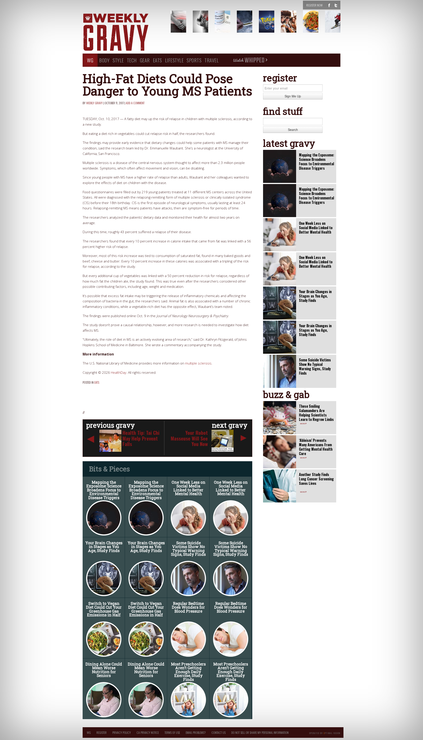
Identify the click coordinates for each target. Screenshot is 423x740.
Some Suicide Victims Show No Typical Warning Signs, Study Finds (188, 548)
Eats (157, 60)
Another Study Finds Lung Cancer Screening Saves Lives (316, 479)
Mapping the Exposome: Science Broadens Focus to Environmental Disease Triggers (103, 490)
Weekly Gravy (94, 102)
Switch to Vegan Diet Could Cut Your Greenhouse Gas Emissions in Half (104, 609)
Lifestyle (174, 60)
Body (104, 60)
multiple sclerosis (198, 363)
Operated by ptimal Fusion (324, 732)
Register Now (314, 5)
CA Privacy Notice (148, 732)
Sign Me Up (293, 96)
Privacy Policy (121, 732)
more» (303, 423)
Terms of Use (172, 732)
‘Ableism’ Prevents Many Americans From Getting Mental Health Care (315, 447)
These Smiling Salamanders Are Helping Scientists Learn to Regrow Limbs (316, 412)
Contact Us (219, 732)
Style (118, 60)
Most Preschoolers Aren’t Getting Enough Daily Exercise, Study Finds (188, 672)
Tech (132, 60)
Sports (194, 60)
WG (90, 60)
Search (293, 129)
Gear (145, 60)
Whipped (250, 60)
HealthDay (118, 372)
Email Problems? (196, 732)
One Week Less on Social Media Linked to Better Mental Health (188, 488)
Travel (211, 60)
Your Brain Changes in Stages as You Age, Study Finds (103, 546)
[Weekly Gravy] (123, 32)
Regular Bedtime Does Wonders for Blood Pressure (188, 607)
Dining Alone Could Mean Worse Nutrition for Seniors (103, 670)
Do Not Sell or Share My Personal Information (260, 732)
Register (101, 732)
